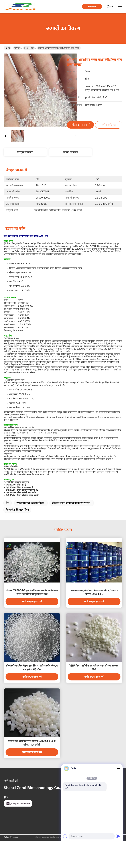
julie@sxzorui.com (20, 803)
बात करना (92, 6)
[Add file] (65, 836)
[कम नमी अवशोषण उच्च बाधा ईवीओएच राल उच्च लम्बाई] (40, 90)
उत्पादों (17, 48)
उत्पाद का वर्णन (70, 152)
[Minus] (118, 768)
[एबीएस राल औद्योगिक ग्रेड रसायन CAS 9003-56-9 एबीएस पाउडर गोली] (32, 713)
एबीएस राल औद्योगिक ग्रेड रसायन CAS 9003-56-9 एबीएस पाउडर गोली (32, 743)
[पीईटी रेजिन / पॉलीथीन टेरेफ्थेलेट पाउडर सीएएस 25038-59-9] (94, 637)
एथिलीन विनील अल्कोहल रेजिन (30, 503)
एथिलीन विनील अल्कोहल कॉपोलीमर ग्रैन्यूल (71, 503)
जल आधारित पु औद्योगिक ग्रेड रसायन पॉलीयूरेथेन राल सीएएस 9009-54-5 (94, 592)
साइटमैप (15, 837)
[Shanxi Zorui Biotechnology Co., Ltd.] (20, 6)
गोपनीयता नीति (8, 837)
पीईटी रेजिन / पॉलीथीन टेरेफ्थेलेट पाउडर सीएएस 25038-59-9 (94, 667)
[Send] (118, 836)
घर (9, 48)
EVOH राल (28, 48)
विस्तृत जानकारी (25, 152)
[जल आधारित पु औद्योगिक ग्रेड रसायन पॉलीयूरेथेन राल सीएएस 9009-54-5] (94, 562)
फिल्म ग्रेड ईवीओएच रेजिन (17, 509)
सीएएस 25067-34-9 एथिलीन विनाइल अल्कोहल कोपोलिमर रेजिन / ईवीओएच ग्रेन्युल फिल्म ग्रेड (32, 592)
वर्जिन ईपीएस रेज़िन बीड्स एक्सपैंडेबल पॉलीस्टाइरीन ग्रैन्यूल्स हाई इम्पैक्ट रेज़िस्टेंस (32, 667)
